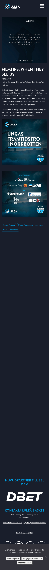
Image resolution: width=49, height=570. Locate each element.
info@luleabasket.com (12, 522)
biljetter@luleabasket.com (35, 522)
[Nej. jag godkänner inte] (45, 556)
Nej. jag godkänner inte (32, 558)
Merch (30, 21)
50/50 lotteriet (24, 532)
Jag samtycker (13, 558)
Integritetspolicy (24, 563)
